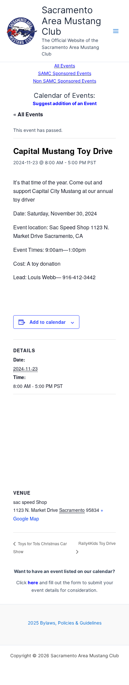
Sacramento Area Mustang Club (71, 20)
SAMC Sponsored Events (64, 73)
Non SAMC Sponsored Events (64, 81)
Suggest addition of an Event (65, 103)
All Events (64, 65)
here (33, 582)
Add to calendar (47, 322)
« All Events (28, 114)
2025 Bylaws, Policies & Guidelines (65, 623)
